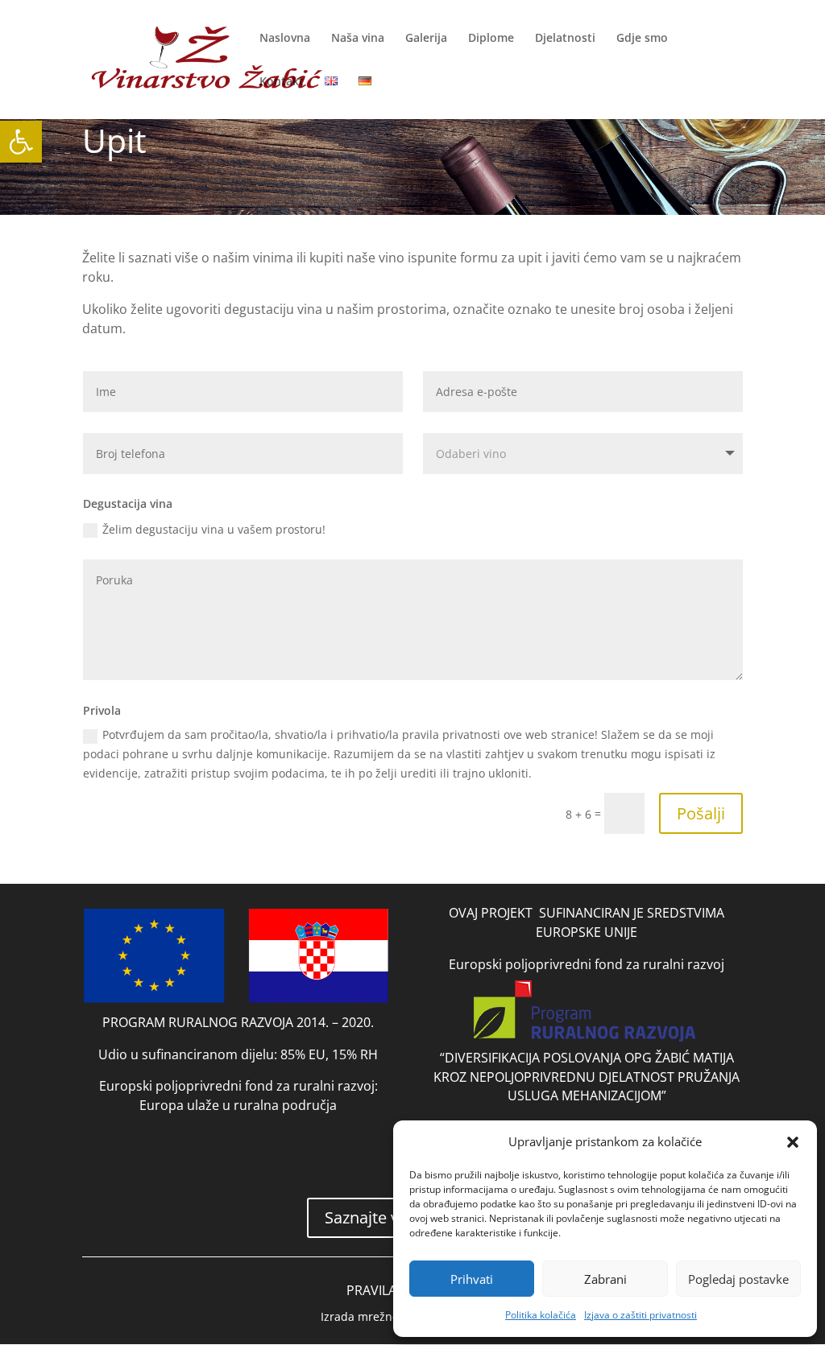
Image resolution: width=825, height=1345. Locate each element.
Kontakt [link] (281, 82)
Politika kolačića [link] (540, 1315)
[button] (793, 1142)
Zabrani (605, 1279)
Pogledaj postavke (738, 1279)
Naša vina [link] (357, 38)
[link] (21, 142)
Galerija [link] (426, 38)
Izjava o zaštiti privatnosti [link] (640, 1315)
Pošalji (701, 813)
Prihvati (471, 1279)
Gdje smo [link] (642, 38)
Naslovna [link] (284, 38)
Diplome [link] (491, 38)
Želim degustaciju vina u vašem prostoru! (213, 529)
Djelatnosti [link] (565, 38)
